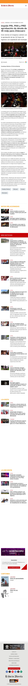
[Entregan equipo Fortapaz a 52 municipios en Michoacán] (5, 218)
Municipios (4, 192)
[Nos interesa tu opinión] (14, 647)
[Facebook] (7, 672)
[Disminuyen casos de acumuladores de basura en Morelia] (5, 313)
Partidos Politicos (6, 189)
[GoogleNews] (15, 672)
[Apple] (18, 672)
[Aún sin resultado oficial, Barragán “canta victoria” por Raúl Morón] (5, 327)
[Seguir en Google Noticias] (26, 62)
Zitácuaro (15, 189)
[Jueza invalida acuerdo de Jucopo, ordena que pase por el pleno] (5, 211)
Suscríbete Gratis (14, 567)
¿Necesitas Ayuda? (14, 668)
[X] (10, 672)
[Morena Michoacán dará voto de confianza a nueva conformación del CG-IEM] (5, 282)
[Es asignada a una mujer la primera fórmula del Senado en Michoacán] (5, 225)
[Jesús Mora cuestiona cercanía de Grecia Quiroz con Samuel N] (5, 357)
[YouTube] (13, 672)
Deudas (22, 189)
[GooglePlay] (21, 672)
